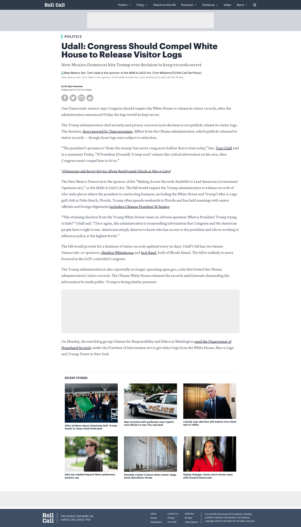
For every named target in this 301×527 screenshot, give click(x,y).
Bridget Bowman (73, 86)
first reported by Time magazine (107, 131)
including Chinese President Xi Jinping (139, 207)
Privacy (171, 517)
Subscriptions (191, 522)
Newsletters (156, 522)
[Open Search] (254, 5)
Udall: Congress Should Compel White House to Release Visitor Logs (139, 50)
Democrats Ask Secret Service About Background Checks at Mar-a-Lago (116, 171)
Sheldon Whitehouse (117, 253)
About (153, 513)
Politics (73, 36)
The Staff (172, 522)
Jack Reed (148, 253)
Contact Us (173, 513)
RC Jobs (188, 517)
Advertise (189, 513)
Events (153, 517)
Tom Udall (224, 148)
